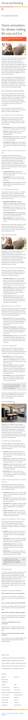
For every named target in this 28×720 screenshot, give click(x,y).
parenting (16, 700)
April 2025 (4, 677)
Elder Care (16, 687)
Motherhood (16, 697)
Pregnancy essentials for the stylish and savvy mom (13, 666)
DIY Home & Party (5, 687)
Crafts (15, 684)
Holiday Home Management (7, 692)
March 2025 (16, 677)
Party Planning (5, 702)
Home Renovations (6, 697)
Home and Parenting (12, 3)
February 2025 (5, 679)
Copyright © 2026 (6, 713)
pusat (8, 38)
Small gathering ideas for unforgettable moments (12, 668)
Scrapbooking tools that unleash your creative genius (13, 658)
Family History (17, 689)
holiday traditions (17, 692)
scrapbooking (4, 705)
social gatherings (17, 705)
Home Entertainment (18, 694)
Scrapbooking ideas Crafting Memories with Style (13, 660)
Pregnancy (16, 702)
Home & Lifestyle (5, 694)
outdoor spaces (5, 700)
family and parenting (6, 689)
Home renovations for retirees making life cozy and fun (14, 29)
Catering (3, 684)
